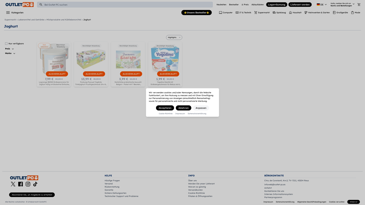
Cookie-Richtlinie (166, 113)
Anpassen (201, 107)
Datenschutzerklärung (197, 113)
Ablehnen (183, 107)
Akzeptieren (165, 107)
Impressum (180, 113)
